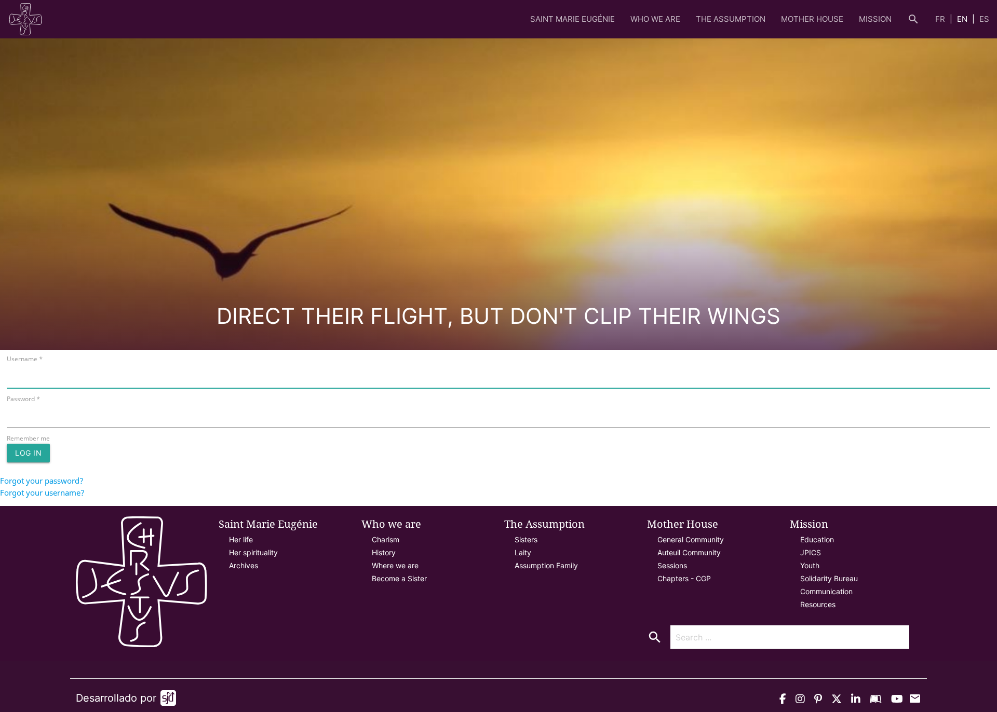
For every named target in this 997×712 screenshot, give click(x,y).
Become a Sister (399, 578)
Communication (826, 591)
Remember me (28, 438)
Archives (243, 565)
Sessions (672, 565)
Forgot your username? (42, 492)
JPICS (810, 552)
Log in (28, 452)
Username (25, 358)
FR (941, 19)
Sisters (526, 539)
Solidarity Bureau (829, 578)
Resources (818, 604)
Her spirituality (253, 552)
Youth (809, 565)
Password (23, 398)
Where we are (395, 565)
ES (984, 19)
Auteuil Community (689, 552)
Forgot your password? (42, 480)
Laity (523, 552)
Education (817, 539)
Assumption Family (546, 565)
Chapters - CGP (684, 578)
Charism (385, 539)
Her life (241, 539)
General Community (690, 539)
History (384, 552)
